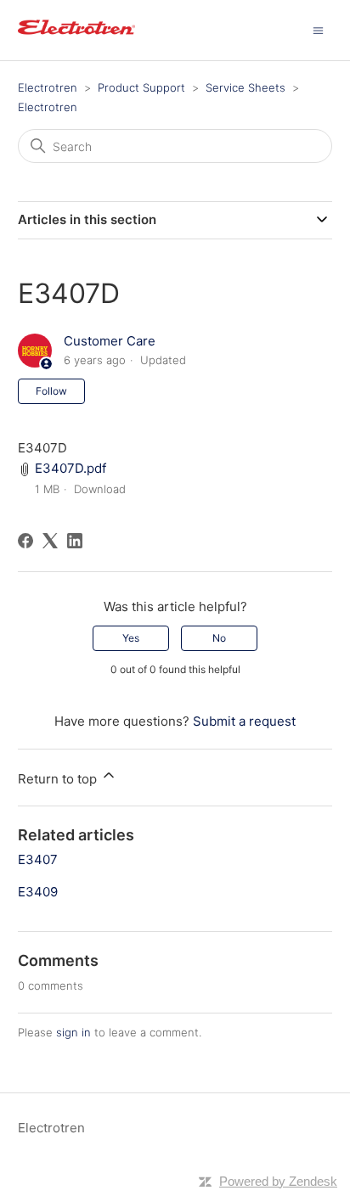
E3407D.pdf (70, 468)
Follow (51, 391)
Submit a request (244, 721)
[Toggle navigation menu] (318, 29)
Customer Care (109, 341)
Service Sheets (245, 87)
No (219, 638)
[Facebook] (25, 540)
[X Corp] (50, 540)
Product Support (141, 87)
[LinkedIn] (74, 540)
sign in (73, 1032)
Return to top (59, 779)
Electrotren (47, 87)
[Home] (76, 39)
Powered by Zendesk (278, 1181)
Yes (130, 638)
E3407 (38, 859)
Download (100, 489)
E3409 (38, 892)
